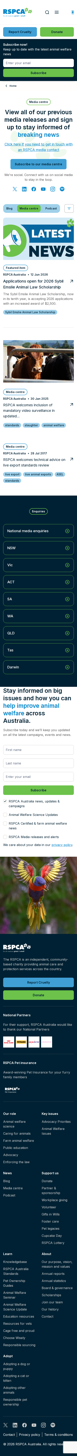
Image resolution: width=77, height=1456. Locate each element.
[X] (14, 189)
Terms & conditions (58, 1435)
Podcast (9, 1195)
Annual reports (53, 1274)
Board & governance (57, 1288)
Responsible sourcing (19, 1345)
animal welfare (53, 425)
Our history (50, 1309)
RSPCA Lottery (53, 1243)
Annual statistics (54, 1281)
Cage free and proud (18, 1331)
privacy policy (62, 845)
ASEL (60, 474)
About (46, 1254)
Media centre (13, 1188)
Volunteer (49, 1207)
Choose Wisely (14, 1338)
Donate (47, 1181)
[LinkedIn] (24, 189)
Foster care (50, 1221)
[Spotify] (62, 189)
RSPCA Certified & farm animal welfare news (38, 825)
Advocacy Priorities (56, 1122)
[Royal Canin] (8, 1042)
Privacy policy (29, 1435)
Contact (47, 1316)
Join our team (52, 1302)
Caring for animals (17, 1133)
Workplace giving (54, 1200)
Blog (6, 1181)
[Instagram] (52, 189)
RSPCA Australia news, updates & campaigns (34, 803)
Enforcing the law (16, 1162)
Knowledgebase (15, 1262)
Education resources (18, 1316)
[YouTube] (43, 189)
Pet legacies (50, 1228)
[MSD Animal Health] (33, 1042)
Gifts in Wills (51, 1214)
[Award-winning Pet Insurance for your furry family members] (12, 1089)
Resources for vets (17, 1324)
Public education (15, 1148)
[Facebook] (33, 189)
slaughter (31, 425)
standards (12, 425)
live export (12, 474)
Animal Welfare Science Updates (33, 815)
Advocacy (10, 1155)
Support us (50, 1173)
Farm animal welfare (18, 1141)
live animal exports (38, 474)
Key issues (50, 1114)
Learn (7, 1254)
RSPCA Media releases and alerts (34, 837)
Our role (9, 1114)
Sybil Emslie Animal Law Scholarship (30, 312)
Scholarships (51, 1295)
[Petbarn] (21, 1042)
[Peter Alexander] (46, 1042)
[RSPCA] (17, 12)
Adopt (8, 1356)
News (7, 1173)
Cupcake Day (52, 1236)
